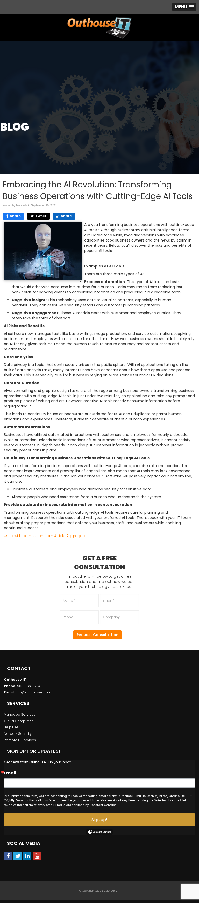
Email (10, 773)
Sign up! (99, 820)
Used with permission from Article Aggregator (46, 535)
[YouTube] (37, 856)
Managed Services (19, 714)
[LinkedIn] (27, 856)
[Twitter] (17, 856)
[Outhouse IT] (99, 28)
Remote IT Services (20, 740)
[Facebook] (8, 856)
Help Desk (12, 727)
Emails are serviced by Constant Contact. (85, 805)
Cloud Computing (19, 721)
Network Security (18, 733)
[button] (184, 7)
